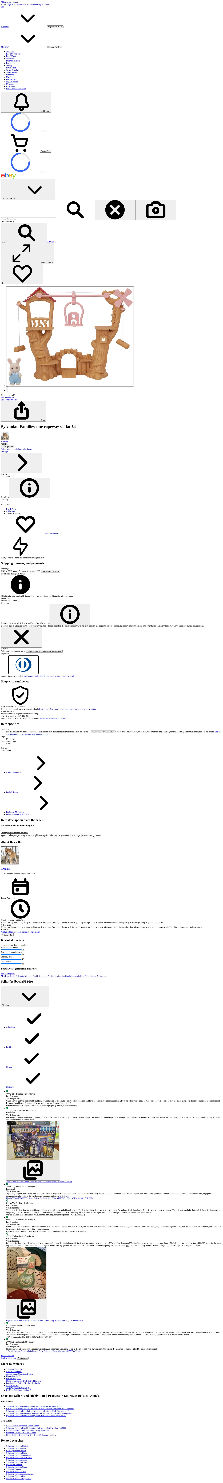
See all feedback (7, 1355)
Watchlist (10, 58)
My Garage (10, 77)
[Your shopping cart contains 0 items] (20, 151)
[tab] (111, 711)
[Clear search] (115, 210)
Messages (10, 84)
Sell (2, 7)
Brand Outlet (32, 4)
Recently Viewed (13, 54)
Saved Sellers (11, 72)
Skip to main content (9, 2)
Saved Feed (11, 68)
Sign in (10, 4)
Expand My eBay (54, 47)
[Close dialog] (21, 637)
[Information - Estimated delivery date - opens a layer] (70, 614)
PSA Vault (10, 86)
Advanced (51, 242)
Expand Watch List (55, 27)
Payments (10, 75)
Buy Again (10, 63)
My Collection (12, 82)
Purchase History (13, 61)
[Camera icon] (155, 210)
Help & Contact (43, 4)
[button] (24, 233)
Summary (10, 51)
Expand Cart (45, 151)
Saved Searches (12, 70)
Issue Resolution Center (16, 89)
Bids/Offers (11, 56)
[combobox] (28, 219)
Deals (24, 4)
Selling (9, 65)
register (19, 4)
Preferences (11, 79)
